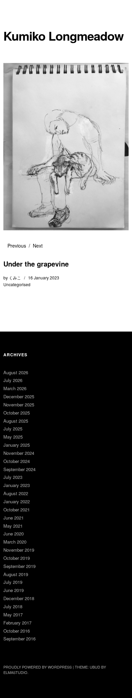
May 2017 (13, 614)
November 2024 (18, 453)
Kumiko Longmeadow (63, 36)
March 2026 (14, 388)
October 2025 (16, 412)
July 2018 (12, 606)
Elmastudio (15, 672)
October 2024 (16, 461)
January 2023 (16, 485)
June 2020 (13, 533)
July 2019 (12, 582)
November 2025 (18, 404)
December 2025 (18, 396)
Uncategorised (16, 284)
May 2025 (13, 436)
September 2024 (19, 469)
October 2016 (16, 631)
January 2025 (16, 445)
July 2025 (12, 428)
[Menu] (11, 8)
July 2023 (12, 477)
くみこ (15, 277)
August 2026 (15, 372)
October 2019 (16, 558)
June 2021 (13, 517)
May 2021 (13, 526)
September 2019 (19, 566)
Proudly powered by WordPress (37, 667)
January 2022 (16, 501)
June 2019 (13, 590)
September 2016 (19, 638)
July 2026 (12, 380)
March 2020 (14, 541)
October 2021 (16, 509)
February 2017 (17, 622)
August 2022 (15, 493)
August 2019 (15, 574)
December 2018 (18, 598)
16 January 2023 (43, 277)
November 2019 (18, 550)
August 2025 (15, 421)
